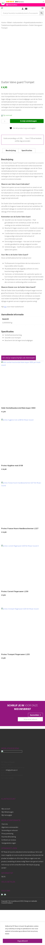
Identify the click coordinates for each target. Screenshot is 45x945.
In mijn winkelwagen (28, 121)
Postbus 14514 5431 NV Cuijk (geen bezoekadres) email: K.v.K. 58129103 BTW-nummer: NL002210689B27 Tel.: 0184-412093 (12, 770)
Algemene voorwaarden (10, 827)
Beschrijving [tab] (11, 150)
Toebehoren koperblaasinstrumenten (14, 25)
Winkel (9, 22)
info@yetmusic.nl (11, 770)
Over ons (5, 824)
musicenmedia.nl (7, 903)
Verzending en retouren (10, 830)
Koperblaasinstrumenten (33, 22)
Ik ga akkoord (22, 941)
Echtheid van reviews (9, 840)
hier (5, 306)
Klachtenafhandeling (9, 837)
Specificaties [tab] (27, 150)
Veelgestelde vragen (9, 843)
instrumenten (18, 22)
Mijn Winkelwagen (8, 812)
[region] (22, 933)
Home (3, 22)
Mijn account (6, 809)
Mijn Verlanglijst (7, 815)
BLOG (3, 876)
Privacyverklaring (7, 833)
